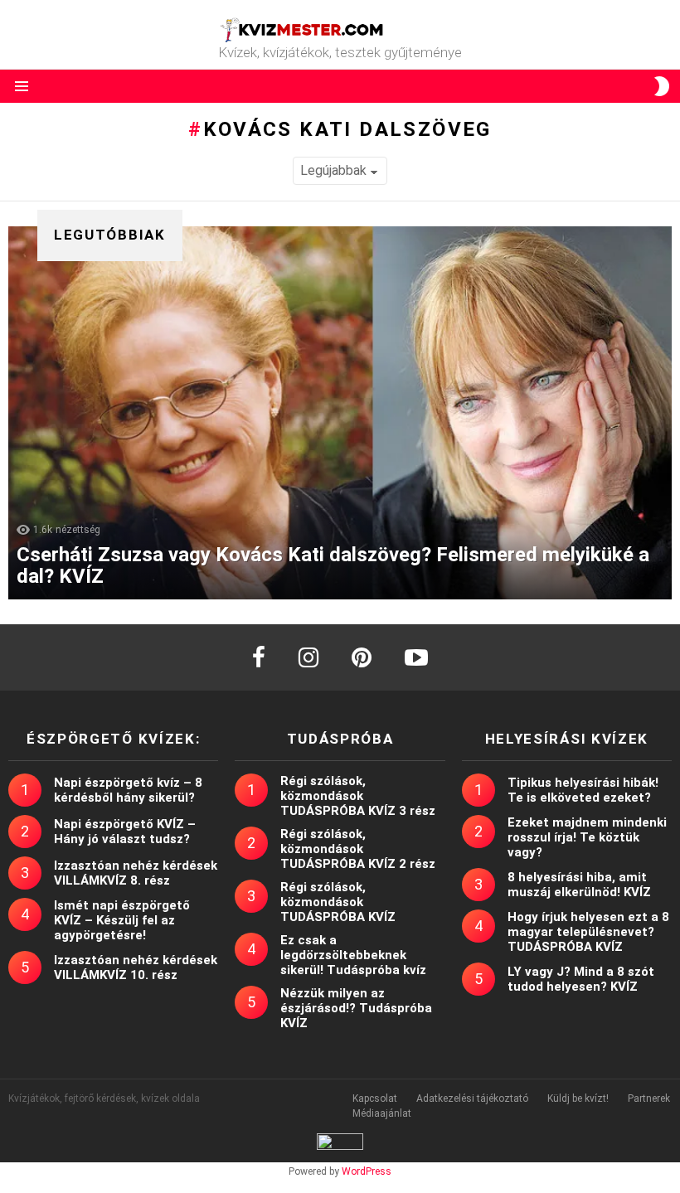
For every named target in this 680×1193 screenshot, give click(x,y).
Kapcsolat (374, 1098)
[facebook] (258, 657)
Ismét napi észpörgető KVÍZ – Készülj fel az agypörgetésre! (122, 920)
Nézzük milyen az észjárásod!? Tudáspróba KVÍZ (356, 1008)
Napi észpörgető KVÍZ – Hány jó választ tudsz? (125, 831)
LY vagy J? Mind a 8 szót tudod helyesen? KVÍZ (581, 979)
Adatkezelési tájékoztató (472, 1098)
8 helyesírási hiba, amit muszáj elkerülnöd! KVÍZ (579, 885)
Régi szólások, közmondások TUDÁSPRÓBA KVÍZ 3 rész (357, 796)
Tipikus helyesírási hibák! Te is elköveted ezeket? (583, 790)
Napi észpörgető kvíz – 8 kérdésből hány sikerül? (128, 790)
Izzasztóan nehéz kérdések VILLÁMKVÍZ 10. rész (135, 967)
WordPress (366, 1171)
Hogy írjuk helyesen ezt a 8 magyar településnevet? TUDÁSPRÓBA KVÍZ (588, 931)
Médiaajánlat (381, 1113)
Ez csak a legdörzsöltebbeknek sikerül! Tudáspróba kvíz (353, 955)
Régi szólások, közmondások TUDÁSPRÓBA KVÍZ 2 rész (357, 849)
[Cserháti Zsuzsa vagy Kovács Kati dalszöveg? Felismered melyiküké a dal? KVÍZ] (340, 412)
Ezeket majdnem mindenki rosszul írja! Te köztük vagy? (587, 837)
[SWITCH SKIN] (662, 86)
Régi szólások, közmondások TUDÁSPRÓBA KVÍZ (338, 902)
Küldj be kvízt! (578, 1098)
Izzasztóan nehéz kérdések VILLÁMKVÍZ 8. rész (135, 873)
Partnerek (649, 1098)
